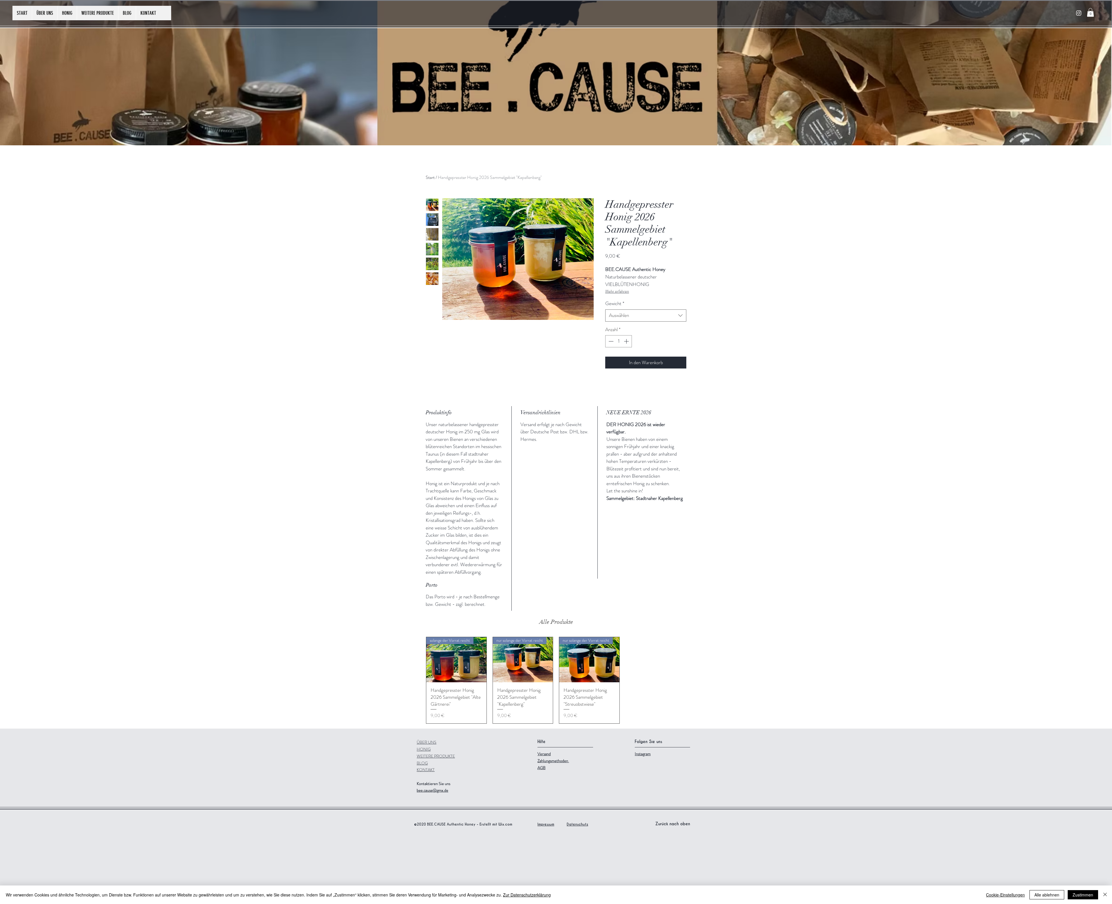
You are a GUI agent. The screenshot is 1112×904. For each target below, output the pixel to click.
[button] (1090, 12)
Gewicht (614, 303)
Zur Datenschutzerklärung (527, 895)
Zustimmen (1083, 895)
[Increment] (627, 341)
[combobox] (645, 315)
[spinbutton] (619, 341)
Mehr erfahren (617, 291)
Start (430, 177)
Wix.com (505, 824)
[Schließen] (1105, 894)
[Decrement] (610, 341)
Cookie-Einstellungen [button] (1005, 895)
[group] (556, 680)
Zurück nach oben (672, 823)
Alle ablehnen (1046, 895)
